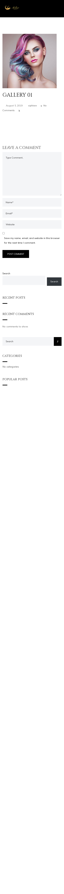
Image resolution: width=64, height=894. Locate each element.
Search (6, 273)
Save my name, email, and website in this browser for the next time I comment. (32, 240)
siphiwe (32, 105)
